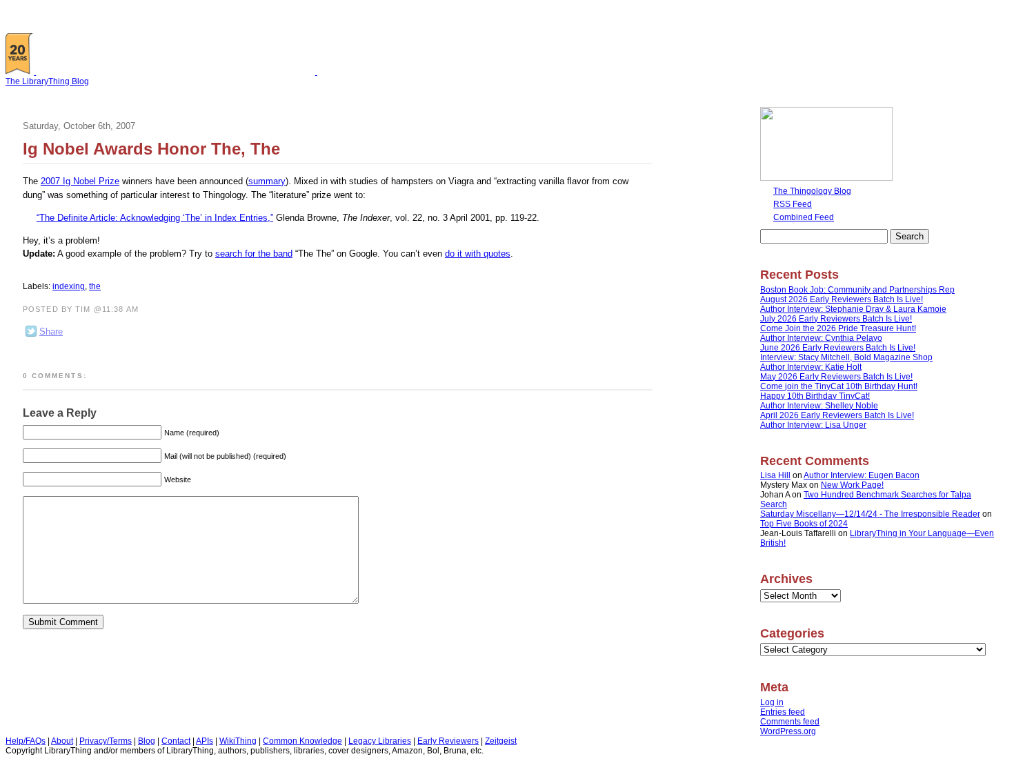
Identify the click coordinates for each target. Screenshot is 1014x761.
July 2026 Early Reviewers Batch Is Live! (836, 319)
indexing (68, 286)
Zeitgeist (501, 741)
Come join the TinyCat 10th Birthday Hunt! (838, 386)
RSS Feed (792, 204)
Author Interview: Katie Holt (811, 367)
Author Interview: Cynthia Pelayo (821, 338)
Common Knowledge (302, 741)
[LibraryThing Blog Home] (179, 72)
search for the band (253, 253)
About (62, 741)
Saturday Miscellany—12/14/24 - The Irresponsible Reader (870, 514)
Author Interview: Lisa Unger (813, 425)
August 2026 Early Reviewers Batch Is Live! (841, 299)
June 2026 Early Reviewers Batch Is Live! (837, 348)
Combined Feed (803, 217)
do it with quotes (477, 253)
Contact (175, 741)
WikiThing (238, 741)
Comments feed (789, 722)
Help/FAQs (26, 741)
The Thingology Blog (812, 191)
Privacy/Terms (105, 741)
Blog (146, 741)
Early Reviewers (448, 741)
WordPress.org (788, 731)
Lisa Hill (775, 475)
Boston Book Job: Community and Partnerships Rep (857, 290)
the (95, 286)
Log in (772, 702)
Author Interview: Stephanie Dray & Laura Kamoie (853, 309)
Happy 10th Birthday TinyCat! (815, 396)
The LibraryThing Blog (47, 81)
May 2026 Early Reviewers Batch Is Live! (836, 377)
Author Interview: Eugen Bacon (861, 475)
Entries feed (782, 712)
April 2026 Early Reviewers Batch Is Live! (837, 415)
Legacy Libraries (379, 741)
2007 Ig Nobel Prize (80, 181)
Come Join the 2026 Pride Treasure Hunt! (838, 328)
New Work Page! (852, 485)
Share (51, 331)
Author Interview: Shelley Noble (819, 406)
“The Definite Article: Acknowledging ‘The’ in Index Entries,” (155, 218)
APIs (204, 741)
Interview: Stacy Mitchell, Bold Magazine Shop (846, 357)
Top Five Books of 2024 (804, 523)
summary (267, 181)
